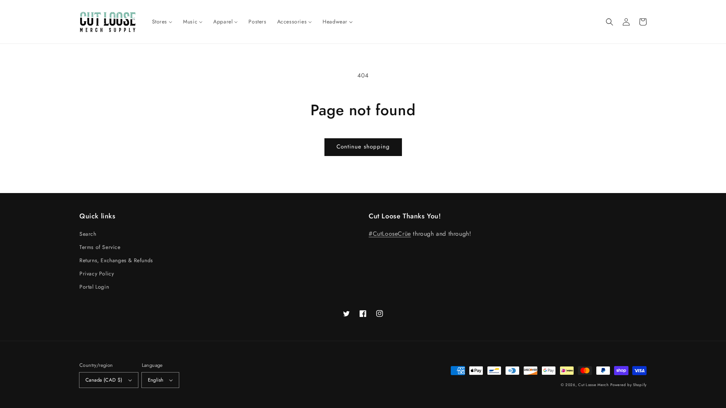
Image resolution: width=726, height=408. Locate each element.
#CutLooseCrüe (390, 233)
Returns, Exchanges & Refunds (116, 260)
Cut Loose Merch (593, 385)
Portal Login (94, 287)
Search (87, 234)
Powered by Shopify (628, 385)
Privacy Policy (96, 273)
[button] (609, 22)
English (156, 379)
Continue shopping (363, 146)
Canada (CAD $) (104, 379)
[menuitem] (162, 21)
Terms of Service (100, 247)
